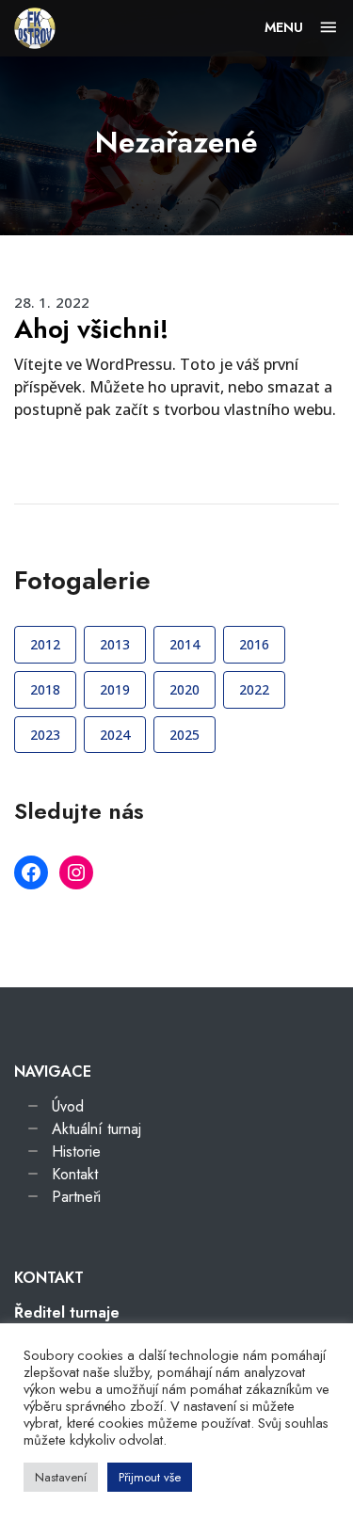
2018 (45, 689)
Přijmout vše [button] (150, 1477)
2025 (184, 735)
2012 (45, 644)
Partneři (76, 1197)
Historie (76, 1151)
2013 (115, 644)
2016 (254, 644)
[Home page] (35, 27)
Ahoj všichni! (91, 329)
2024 (115, 735)
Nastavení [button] (61, 1477)
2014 (184, 644)
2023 (45, 735)
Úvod (68, 1106)
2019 (115, 689)
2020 (184, 689)
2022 (254, 689)
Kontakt (75, 1174)
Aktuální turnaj (96, 1129)
